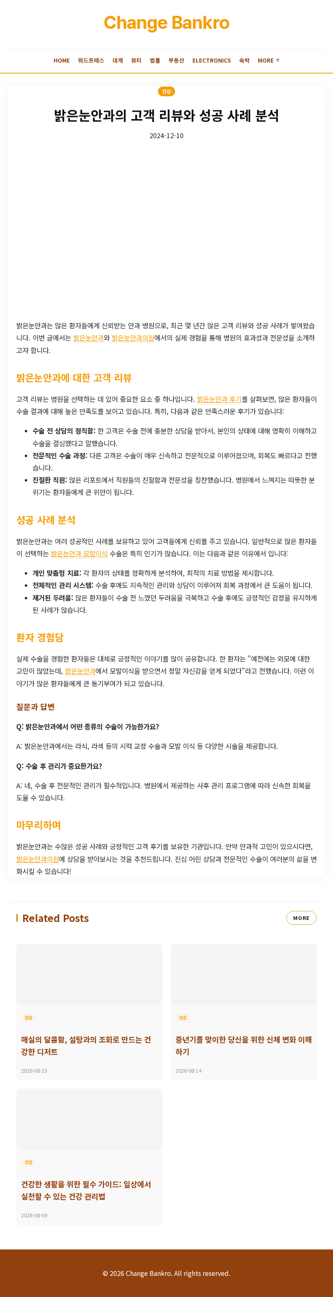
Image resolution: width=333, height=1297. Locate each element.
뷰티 (136, 60)
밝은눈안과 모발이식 (79, 553)
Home (62, 60)
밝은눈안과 (88, 338)
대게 (117, 60)
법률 (155, 60)
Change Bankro (166, 22)
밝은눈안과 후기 (219, 399)
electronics (211, 60)
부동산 (176, 60)
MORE (301, 918)
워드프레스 (91, 60)
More (269, 60)
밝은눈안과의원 (133, 338)
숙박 (244, 60)
